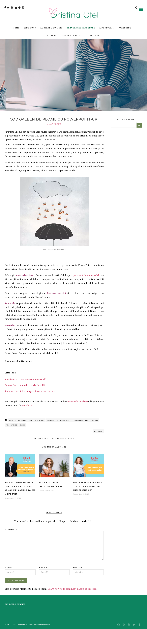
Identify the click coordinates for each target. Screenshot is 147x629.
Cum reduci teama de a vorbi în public (25, 385)
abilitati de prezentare (20, 420)
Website (77, 567)
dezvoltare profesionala (86, 420)
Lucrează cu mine (51, 28)
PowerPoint (11, 425)
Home (16, 28)
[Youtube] (12, 7)
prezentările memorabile (86, 275)
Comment (11, 529)
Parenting (125, 28)
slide (22, 425)
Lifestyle (105, 28)
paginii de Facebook (77, 401)
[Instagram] (23, 7)
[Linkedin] (16, 7)
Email (43, 567)
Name (8, 567)
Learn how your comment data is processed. (72, 588)
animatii (39, 420)
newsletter (27, 405)
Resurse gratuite (73, 35)
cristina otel (64, 420)
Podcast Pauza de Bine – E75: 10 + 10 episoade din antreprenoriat (87, 486)
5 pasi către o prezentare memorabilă (25, 378)
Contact (94, 35)
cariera (50, 420)
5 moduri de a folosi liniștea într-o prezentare (30, 391)
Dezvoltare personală (81, 28)
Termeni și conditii (15, 603)
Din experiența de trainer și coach (54, 439)
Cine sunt (30, 28)
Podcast (52, 35)
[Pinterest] (19, 7)
